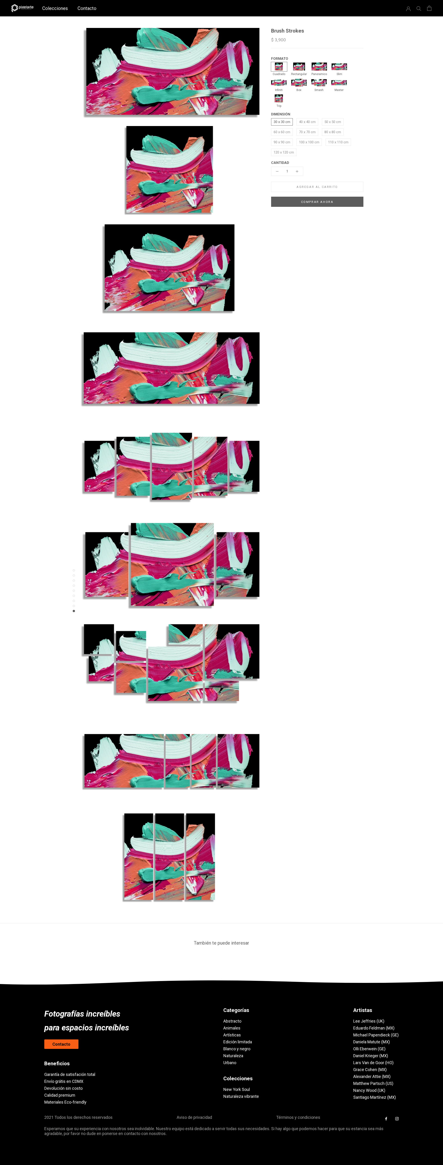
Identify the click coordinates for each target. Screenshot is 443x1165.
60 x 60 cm (282, 132)
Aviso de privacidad (194, 1117)
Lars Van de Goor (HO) (373, 1062)
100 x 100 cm (309, 142)
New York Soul (236, 1089)
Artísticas (232, 1035)
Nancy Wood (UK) (369, 1090)
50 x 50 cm (332, 122)
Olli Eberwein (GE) (369, 1048)
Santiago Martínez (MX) (374, 1097)
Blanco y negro (236, 1048)
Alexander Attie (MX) (372, 1076)
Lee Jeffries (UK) (368, 1021)
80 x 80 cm (332, 132)
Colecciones (55, 8)
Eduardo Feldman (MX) (374, 1028)
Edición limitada (237, 1041)
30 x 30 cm (282, 122)
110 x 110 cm (338, 142)
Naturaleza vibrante (241, 1096)
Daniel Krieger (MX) (370, 1055)
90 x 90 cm (282, 142)
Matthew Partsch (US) (373, 1083)
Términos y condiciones (298, 1117)
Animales (231, 1028)
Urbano (229, 1062)
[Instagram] (397, 1118)
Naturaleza (233, 1055)
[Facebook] (386, 1118)
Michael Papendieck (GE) (376, 1035)
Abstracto (232, 1021)
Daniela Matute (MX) (371, 1041)
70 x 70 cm (307, 132)
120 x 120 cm (284, 152)
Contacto (87, 8)
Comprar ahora (317, 202)
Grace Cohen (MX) (370, 1069)
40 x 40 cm (307, 122)
